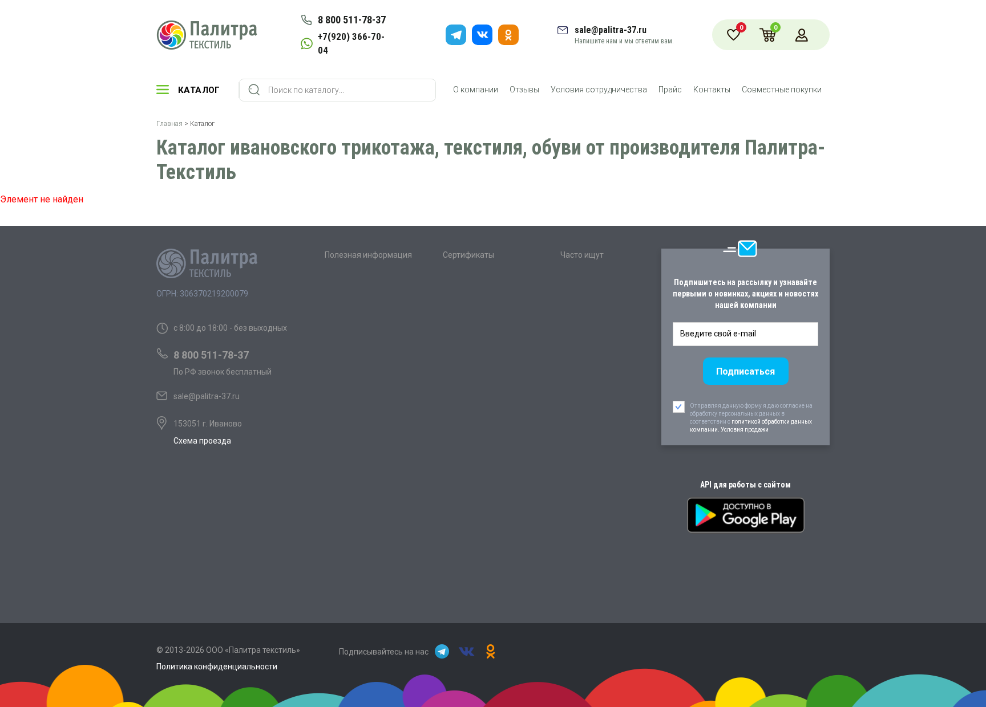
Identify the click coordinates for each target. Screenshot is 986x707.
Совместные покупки (782, 89)
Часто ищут (582, 254)
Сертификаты (468, 254)
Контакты (711, 89)
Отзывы (524, 89)
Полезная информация (368, 254)
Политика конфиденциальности (216, 666)
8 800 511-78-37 (352, 20)
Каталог (199, 90)
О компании (475, 89)
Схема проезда (202, 440)
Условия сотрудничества (599, 89)
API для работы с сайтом (745, 484)
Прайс (670, 89)
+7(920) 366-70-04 (351, 43)
